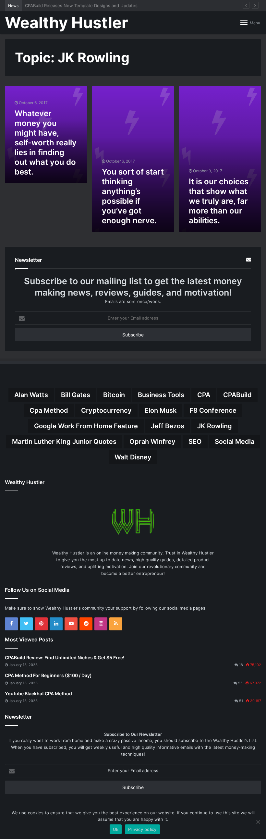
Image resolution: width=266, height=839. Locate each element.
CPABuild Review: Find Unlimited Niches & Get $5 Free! (64, 657)
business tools (161, 395)
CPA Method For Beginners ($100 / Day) (48, 675)
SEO (195, 441)
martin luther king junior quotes (64, 441)
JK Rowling (214, 426)
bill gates (75, 395)
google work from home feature (86, 426)
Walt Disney (133, 457)
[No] (258, 822)
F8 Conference (212, 410)
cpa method (49, 410)
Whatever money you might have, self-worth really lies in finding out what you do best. (46, 142)
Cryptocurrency (106, 410)
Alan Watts (31, 395)
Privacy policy (142, 829)
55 (240, 683)
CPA (203, 395)
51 (241, 701)
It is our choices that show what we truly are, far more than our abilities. (218, 201)
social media (234, 441)
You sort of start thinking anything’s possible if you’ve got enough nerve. (133, 196)
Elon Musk (160, 410)
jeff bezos (167, 426)
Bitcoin (114, 395)
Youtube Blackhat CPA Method (38, 693)
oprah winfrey (152, 441)
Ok (116, 829)
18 (241, 665)
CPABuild (237, 395)
